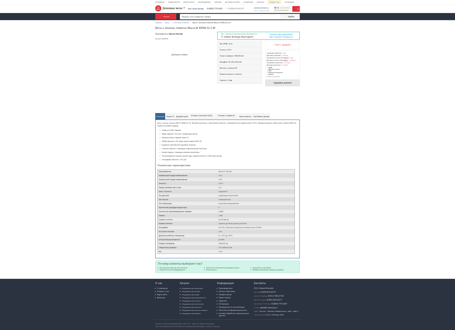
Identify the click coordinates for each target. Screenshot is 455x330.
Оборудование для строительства (192, 304)
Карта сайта (162, 294)
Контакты (260, 2)
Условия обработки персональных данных (234, 314)
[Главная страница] (170, 8)
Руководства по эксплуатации (232, 307)
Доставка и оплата (232, 2)
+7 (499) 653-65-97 (235, 8)
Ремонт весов (188, 2)
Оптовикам (159, 2)
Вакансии (161, 297)
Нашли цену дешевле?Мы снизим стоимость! (281, 35)
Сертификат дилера (261, 116)
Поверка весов (174, 2)
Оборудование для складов (190, 295)
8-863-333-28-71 (274, 299)
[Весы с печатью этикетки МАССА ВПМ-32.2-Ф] (174, 42)
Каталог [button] (167, 17)
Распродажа (289, 2)
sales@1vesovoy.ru (261, 8)
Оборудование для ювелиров (191, 313)
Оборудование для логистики (191, 301)
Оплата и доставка (273, 76)
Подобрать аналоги (282, 83)
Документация (182, 116)
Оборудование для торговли (191, 291)
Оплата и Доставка (227, 291)
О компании (248, 2)
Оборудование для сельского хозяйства (194, 310)
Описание (160, 116)
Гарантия (217, 2)
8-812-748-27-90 (276, 295)
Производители (204, 2)
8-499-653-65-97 (268, 292)
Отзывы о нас (274, 2)
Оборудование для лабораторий (192, 288)
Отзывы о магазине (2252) (201, 115)
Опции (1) (170, 116)
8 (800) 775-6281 (215, 8)
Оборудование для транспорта (192, 307)
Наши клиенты (245, 116)
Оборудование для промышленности (194, 298)
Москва (201, 8)
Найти (291, 16)
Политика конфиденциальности (233, 310)
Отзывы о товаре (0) (226, 115)
